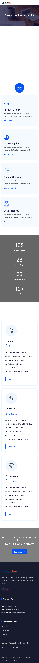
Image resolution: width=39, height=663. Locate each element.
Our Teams (5, 631)
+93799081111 (12, 606)
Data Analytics (11, 143)
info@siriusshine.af (12, 609)
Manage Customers (14, 176)
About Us (4, 627)
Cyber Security (11, 210)
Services (4, 635)
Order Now (12, 379)
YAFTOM (14, 660)
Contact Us (18, 552)
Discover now (8, 121)
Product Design (12, 109)
